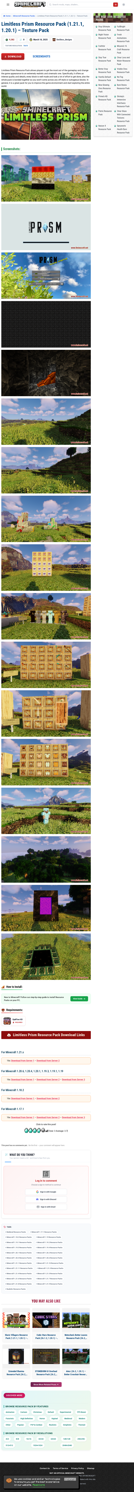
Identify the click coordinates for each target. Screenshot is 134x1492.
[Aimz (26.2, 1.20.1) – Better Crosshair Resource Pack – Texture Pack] (76, 1356)
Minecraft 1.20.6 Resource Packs (49, 1258)
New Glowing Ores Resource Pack (104, 88)
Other (8, 1425)
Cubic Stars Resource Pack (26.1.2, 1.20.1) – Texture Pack (46, 1337)
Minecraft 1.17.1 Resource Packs (44, 1232)
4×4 (7, 1439)
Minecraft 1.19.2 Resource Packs (49, 1242)
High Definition (26, 1418)
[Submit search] (115, 4)
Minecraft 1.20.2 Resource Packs (49, 1253)
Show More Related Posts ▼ (46, 1384)
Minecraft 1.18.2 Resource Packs (19, 1237)
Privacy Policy (77, 1468)
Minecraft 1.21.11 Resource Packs (20, 1268)
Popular (20, 1425)
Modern (82, 1418)
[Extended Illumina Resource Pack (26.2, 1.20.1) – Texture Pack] (16, 1356)
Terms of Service (60, 1468)
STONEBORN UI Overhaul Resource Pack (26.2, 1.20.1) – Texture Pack (46, 1373)
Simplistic (67, 1425)
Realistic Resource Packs (16, 1289)
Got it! (70, 1479)
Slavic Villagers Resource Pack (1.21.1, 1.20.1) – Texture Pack (16, 1337)
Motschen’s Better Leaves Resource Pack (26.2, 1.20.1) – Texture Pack (76, 1337)
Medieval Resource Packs (16, 1232)
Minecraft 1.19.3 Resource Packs (19, 1248)
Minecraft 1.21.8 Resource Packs (19, 1284)
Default (51, 1412)
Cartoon (23, 1412)
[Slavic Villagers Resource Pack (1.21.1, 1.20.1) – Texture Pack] (16, 1320)
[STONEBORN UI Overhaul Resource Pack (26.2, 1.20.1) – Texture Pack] (46, 1356)
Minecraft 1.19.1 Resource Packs (19, 1242)
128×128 (66, 1439)
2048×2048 (67, 1445)
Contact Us (45, 1468)
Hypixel (55, 1418)
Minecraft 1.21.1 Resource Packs (19, 1263)
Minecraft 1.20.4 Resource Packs (19, 1258)
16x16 (25, 46)
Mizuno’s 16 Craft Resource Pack (123, 49)
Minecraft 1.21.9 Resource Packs (49, 1284)
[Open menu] (8, 4)
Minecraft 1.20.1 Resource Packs (19, 1253)
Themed (81, 1425)
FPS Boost (81, 1412)
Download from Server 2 (48, 1060)
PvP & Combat (36, 1425)
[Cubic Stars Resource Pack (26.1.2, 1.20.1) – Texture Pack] (46, 1320)
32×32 (41, 1439)
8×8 (17, 1439)
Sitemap (90, 1468)
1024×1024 (37, 1445)
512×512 (9, 1445)
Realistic (52, 1425)
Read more (39, 1485)
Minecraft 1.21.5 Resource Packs (49, 1274)
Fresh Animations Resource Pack (123, 38)
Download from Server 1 (22, 1060)
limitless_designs (64, 39)
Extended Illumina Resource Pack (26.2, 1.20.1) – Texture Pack (16, 1373)
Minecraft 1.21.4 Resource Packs (19, 1274)
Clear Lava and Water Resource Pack (123, 60)
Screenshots (41, 56)
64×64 (53, 1439)
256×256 (81, 1439)
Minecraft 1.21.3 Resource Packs (50, 1268)
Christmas (37, 1412)
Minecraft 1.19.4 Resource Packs (49, 1248)
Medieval (68, 1418)
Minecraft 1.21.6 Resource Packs (19, 1279)
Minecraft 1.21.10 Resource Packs (50, 1263)
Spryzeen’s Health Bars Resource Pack (123, 129)
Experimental (65, 1412)
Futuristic (10, 1418)
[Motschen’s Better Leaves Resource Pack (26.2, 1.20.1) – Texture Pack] (76, 1320)
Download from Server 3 (73, 1079)
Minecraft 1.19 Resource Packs (49, 1237)
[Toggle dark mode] (123, 4)
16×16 (28, 1439)
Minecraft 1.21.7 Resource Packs (49, 1279)
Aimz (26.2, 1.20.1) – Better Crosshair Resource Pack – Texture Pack (76, 1373)
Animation (10, 1412)
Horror (42, 1418)
